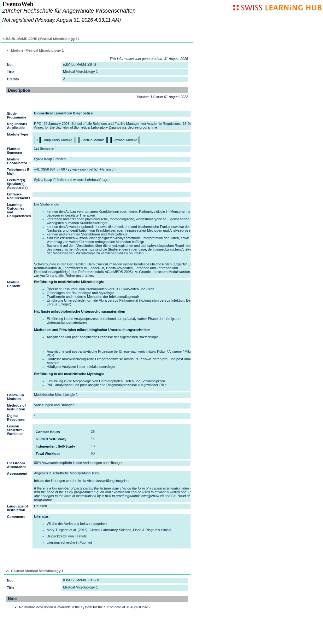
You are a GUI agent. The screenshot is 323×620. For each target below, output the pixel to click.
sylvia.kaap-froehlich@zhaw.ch (91, 169)
